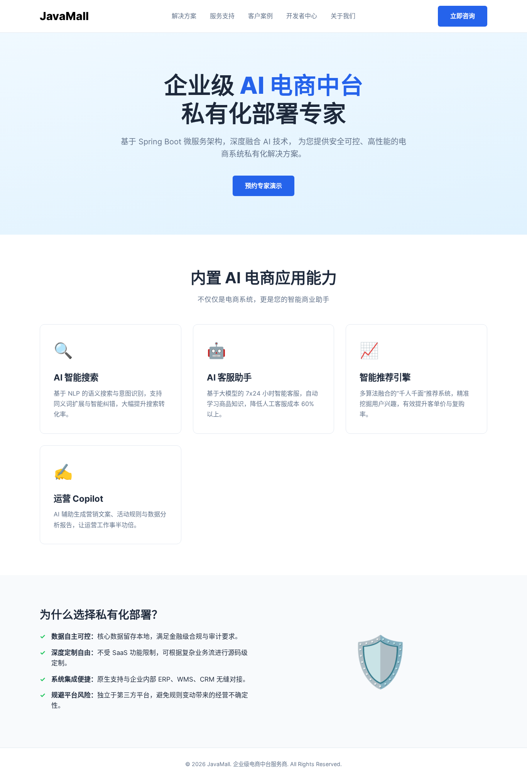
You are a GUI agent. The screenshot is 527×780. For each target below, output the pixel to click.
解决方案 (184, 16)
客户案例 (260, 16)
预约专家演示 (263, 186)
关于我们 (343, 16)
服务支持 (222, 16)
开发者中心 (301, 16)
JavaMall (64, 16)
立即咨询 (462, 16)
